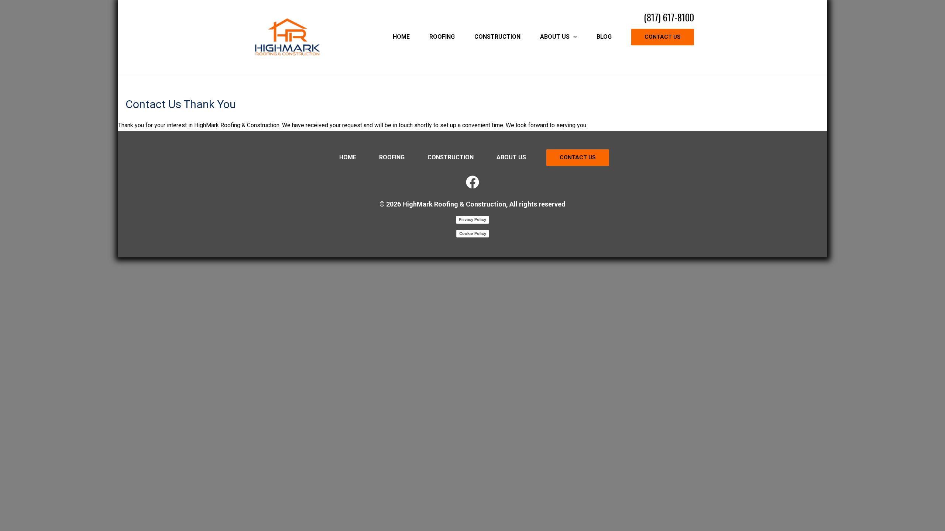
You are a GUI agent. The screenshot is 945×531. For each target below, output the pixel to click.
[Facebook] (472, 182)
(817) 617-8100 (669, 17)
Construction (450, 157)
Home (347, 157)
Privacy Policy (472, 219)
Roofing (392, 157)
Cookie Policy (472, 233)
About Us (511, 157)
